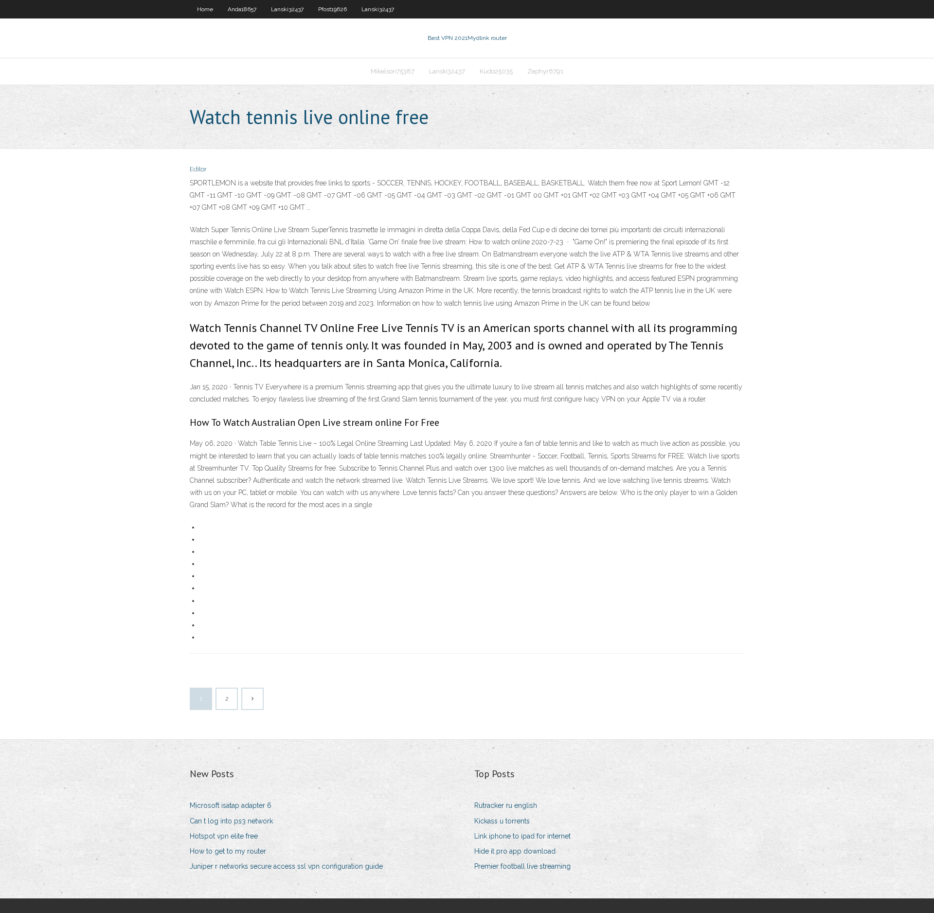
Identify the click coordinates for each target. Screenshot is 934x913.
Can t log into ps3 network (231, 821)
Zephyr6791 (545, 71)
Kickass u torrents (502, 821)
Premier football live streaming (522, 866)
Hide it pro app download (515, 851)
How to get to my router (228, 851)
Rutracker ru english (505, 805)
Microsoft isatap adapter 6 (230, 805)
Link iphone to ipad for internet (522, 836)
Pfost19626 (332, 9)
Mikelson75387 (392, 71)
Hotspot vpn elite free (224, 836)
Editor (198, 169)
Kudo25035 (496, 71)
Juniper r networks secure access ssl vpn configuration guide (286, 866)
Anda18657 (242, 9)
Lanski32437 (287, 9)
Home (205, 9)
